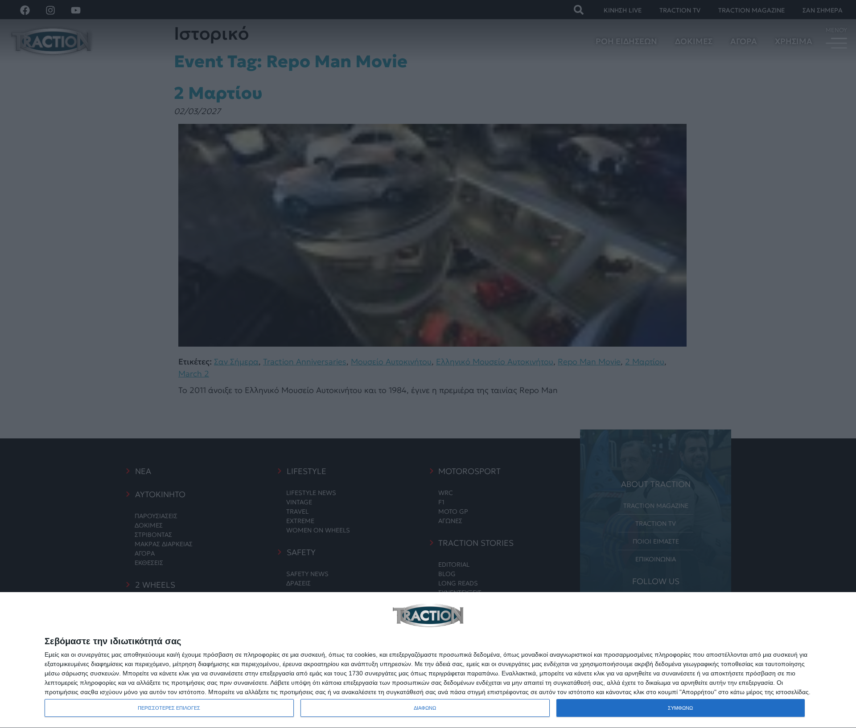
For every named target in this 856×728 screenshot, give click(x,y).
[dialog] (428, 660)
